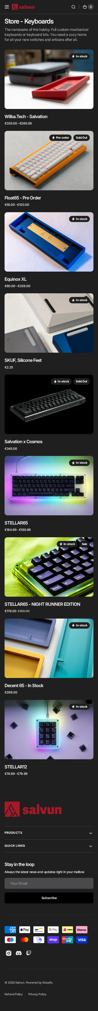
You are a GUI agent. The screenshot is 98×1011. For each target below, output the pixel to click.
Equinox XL (15, 279)
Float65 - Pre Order (23, 198)
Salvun (19, 982)
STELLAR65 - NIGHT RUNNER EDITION (42, 604)
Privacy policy (37, 994)
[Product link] (49, 87)
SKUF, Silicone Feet (23, 360)
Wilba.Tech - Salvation (26, 116)
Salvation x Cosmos (23, 441)
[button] (7, 7)
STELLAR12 (16, 767)
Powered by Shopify (39, 982)
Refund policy (14, 994)
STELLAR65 (16, 523)
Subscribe (49, 898)
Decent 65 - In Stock (24, 685)
